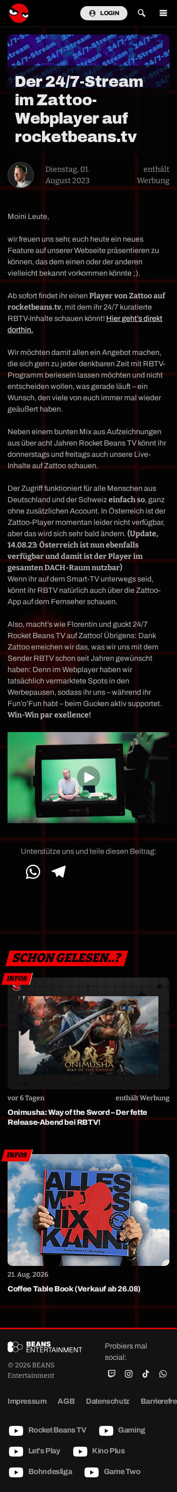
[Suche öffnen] (141, 13)
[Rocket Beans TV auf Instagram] (128, 1374)
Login (109, 13)
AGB (66, 1401)
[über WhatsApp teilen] (33, 872)
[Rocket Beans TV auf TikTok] (145, 1374)
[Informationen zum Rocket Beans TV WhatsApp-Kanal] (162, 1374)
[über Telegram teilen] (58, 872)
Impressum (27, 1401)
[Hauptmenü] (162, 13)
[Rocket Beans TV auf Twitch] (111, 1374)
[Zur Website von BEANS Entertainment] (45, 1346)
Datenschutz (107, 1401)
